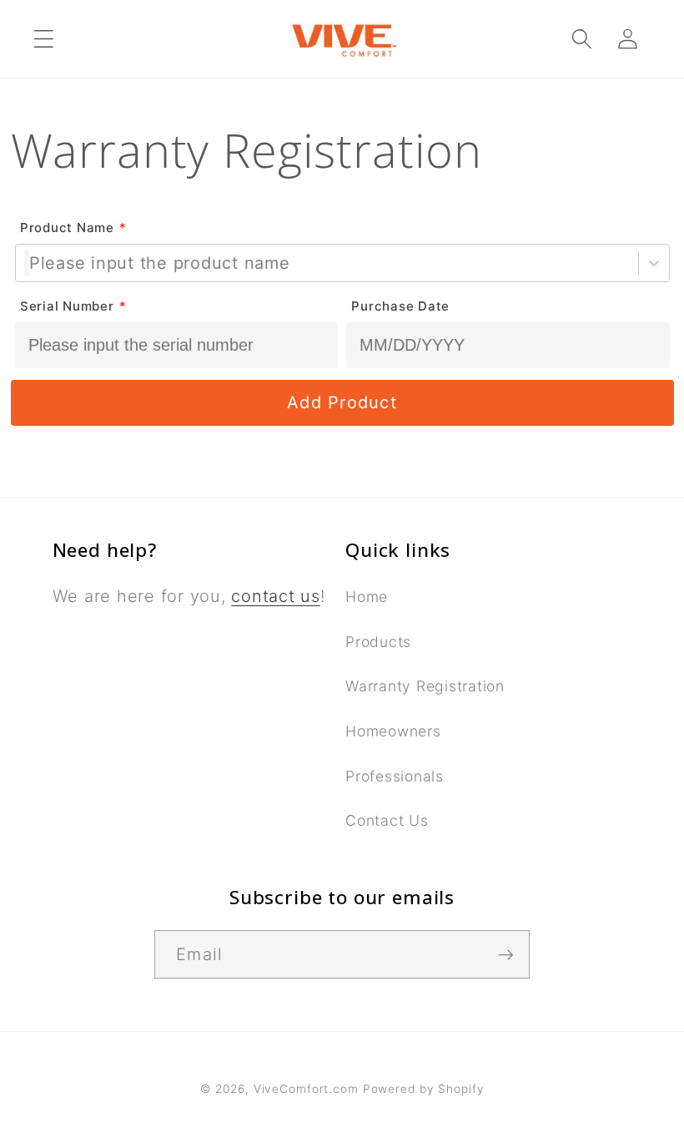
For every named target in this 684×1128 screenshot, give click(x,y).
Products (378, 641)
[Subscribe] (506, 954)
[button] (44, 39)
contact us (275, 596)
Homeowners (393, 731)
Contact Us (387, 820)
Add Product (342, 402)
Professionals (394, 776)
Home (366, 596)
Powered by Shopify (424, 1088)
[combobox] (27, 263)
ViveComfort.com (306, 1088)
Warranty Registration (425, 686)
